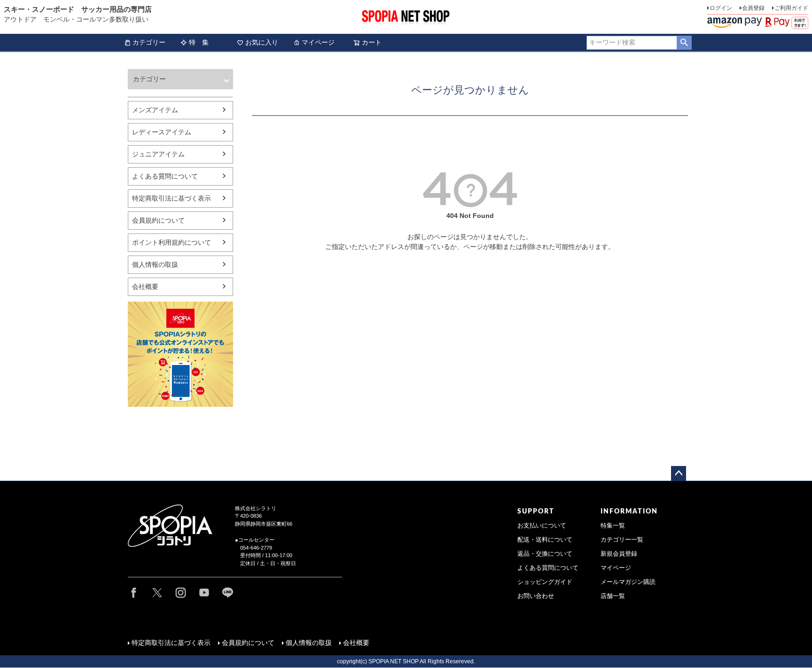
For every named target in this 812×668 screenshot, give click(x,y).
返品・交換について (544, 554)
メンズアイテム (155, 110)
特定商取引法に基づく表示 (171, 198)
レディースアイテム (161, 132)
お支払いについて (541, 525)
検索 (684, 42)
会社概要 (145, 286)
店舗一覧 (613, 596)
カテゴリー (149, 42)
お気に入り (261, 42)
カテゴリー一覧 (622, 539)
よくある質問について (165, 176)
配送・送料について (544, 539)
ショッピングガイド (544, 582)
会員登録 (753, 8)
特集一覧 (613, 525)
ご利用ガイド (791, 8)
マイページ (318, 42)
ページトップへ (678, 473)
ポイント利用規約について (171, 242)
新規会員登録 (619, 554)
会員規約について (158, 220)
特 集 (199, 42)
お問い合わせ (535, 596)
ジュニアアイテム (158, 154)
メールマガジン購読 (628, 582)
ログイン (721, 8)
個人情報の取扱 (155, 264)
